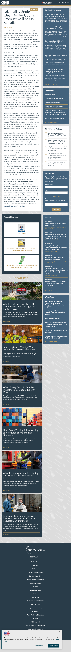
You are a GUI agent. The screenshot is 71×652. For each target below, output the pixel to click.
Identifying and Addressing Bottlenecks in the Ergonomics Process (55, 312)
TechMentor (35, 611)
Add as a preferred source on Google (47, 3)
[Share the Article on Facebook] (31, 9)
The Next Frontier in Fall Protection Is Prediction (56, 56)
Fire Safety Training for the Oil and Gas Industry (56, 331)
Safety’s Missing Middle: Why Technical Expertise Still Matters (19, 348)
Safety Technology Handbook (54, 107)
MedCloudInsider (35, 590)
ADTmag (35, 565)
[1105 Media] (35, 557)
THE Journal (36, 622)
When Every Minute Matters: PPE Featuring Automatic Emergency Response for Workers (55, 236)
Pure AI (35, 594)
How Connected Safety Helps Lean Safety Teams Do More (54, 28)
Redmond (35, 597)
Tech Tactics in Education (35, 615)
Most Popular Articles (53, 129)
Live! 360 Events (35, 583)
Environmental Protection (35, 580)
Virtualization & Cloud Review (35, 625)
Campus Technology (35, 576)
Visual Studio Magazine (35, 629)
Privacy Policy (57, 196)
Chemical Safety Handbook (54, 99)
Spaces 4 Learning (36, 608)
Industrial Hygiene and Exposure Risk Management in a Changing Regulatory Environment (19, 518)
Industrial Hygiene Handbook (54, 118)
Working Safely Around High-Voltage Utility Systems (54, 258)
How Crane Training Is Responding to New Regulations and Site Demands (20, 432)
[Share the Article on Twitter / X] (36, 9)
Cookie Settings (39, 645)
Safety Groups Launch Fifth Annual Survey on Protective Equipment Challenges (57, 142)
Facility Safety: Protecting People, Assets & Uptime (56, 224)
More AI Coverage (51, 84)
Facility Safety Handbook (53, 103)
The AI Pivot (35, 618)
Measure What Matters (52, 318)
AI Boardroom (35, 562)
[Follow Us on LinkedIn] (63, 2)
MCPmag (36, 587)
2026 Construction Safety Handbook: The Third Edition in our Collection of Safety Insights (55, 112)
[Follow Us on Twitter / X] (65, 2)
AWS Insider (35, 569)
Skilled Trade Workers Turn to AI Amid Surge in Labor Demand (55, 15)
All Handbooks (50, 122)
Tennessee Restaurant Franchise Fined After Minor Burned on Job (57, 135)
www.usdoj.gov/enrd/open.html (14, 206)
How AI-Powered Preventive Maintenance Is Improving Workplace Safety (54, 71)
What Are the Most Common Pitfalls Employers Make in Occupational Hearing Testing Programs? (54, 304)
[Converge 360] (35, 550)
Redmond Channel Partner (35, 601)
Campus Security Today (35, 572)
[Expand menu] (68, 3)
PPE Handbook (50, 94)
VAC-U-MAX (22, 234)
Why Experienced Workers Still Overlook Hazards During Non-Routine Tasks (19, 306)
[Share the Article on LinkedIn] (34, 9)
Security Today (35, 604)
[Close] (59, 632)
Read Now (6, 321)
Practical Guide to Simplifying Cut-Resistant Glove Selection (56, 337)
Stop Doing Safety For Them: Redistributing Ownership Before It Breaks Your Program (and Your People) (56, 271)
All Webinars (49, 291)
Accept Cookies (54, 645)
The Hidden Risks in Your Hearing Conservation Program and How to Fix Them (56, 283)
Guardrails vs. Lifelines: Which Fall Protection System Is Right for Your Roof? (21, 250)
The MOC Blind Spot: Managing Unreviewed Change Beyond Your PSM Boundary (56, 324)
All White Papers (51, 342)
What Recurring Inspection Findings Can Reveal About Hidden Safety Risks (21, 475)
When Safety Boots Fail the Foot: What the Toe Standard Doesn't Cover (19, 389)
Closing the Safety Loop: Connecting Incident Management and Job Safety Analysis (56, 247)
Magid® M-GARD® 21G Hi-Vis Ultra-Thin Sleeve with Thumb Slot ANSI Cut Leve (21, 267)
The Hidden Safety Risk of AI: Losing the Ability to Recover (54, 42)
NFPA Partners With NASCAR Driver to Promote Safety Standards (56, 163)
